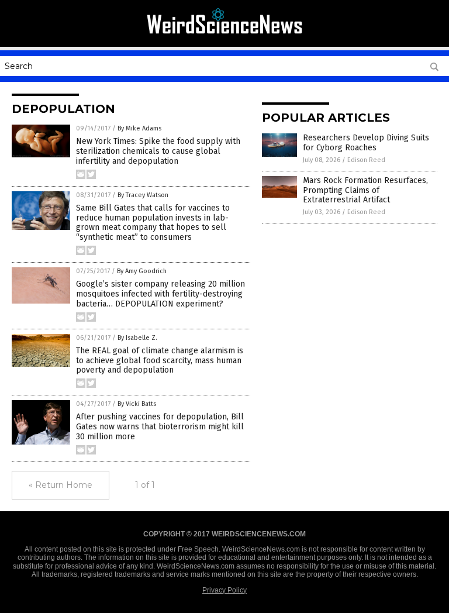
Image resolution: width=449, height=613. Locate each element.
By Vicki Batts (137, 404)
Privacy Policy (224, 590)
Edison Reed (366, 160)
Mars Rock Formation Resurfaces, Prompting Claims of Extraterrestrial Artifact (365, 190)
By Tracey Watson (143, 195)
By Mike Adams (139, 128)
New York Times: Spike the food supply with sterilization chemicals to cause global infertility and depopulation (158, 151)
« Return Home (60, 485)
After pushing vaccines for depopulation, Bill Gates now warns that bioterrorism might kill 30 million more (160, 427)
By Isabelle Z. (137, 338)
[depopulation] (225, 39)
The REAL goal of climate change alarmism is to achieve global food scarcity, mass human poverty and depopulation (159, 361)
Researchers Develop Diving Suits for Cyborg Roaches (366, 143)
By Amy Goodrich (142, 271)
